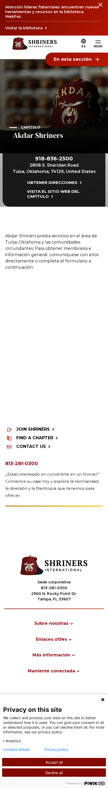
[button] (83, 46)
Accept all (54, 762)
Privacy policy (56, 749)
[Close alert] (100, 8)
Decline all (54, 772)
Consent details (16, 749)
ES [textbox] (83, 46)
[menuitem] (54, 623)
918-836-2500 (54, 158)
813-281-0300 (21, 463)
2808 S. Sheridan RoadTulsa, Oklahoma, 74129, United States (54, 168)
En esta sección (73, 59)
